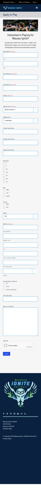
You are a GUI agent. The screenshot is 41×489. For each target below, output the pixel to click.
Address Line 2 (6, 240)
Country (5, 275)
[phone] (25, 413)
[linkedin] (18, 413)
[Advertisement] (20, 461)
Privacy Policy (7, 438)
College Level (9, 106)
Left (7, 193)
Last (4, 68)
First (4, 59)
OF (7, 182)
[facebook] (3, 413)
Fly (7, 283)
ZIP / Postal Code (7, 266)
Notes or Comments (8, 306)
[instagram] (14, 413)
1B (6, 169)
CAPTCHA (5, 341)
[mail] (21, 413)
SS (7, 175)
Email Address (9, 84)
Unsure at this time (11, 289)
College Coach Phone (8, 139)
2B (7, 172)
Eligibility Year (7, 117)
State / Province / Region (9, 258)
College (8, 95)
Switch (8, 196)
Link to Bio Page (7, 295)
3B (7, 178)
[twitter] (11, 413)
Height (5, 213)
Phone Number (10, 74)
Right (7, 189)
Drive (7, 286)
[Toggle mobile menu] (37, 8)
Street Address (6, 231)
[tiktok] (7, 413)
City (4, 249)
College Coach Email (8, 150)
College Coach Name (8, 128)
